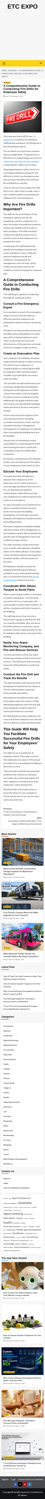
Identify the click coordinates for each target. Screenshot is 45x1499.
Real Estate (8, 1130)
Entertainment (9, 1059)
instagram (25, 1226)
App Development (21, 1198)
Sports (6, 1149)
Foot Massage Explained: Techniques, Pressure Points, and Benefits (19, 1000)
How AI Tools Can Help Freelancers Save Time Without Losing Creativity (22, 977)
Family (6, 1064)
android (5, 1198)
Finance (6, 1073)
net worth (7, 1233)
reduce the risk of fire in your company (21, 161)
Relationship (8, 1135)
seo (24, 1237)
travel (24, 1243)
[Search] (40, 63)
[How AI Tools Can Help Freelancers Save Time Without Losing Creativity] (23, 1276)
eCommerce (28, 1214)
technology (8, 1243)
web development (22, 1247)
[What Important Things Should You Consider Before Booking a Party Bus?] (23, 937)
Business (7, 82)
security (18, 1237)
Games (6, 1092)
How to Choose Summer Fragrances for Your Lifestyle (21, 985)
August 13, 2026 (20, 877)
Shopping (7, 1145)
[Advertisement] (22, 36)
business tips (7, 1207)
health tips (16, 1223)
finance (26, 1218)
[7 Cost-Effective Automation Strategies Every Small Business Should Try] (23, 1446)
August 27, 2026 (20, 1298)
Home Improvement (11, 1102)
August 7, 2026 (19, 918)
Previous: (20, 812)
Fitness (6, 1078)
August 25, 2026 (20, 1468)
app (10, 1198)
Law (5, 1111)
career (15, 1207)
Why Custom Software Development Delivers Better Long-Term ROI (22, 992)
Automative (8, 1026)
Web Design (8, 1247)
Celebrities (8, 1036)
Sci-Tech (7, 1140)
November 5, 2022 (17, 96)
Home (23, 1223)
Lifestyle (7, 1116)
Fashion (6, 1069)
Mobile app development (28, 1229)
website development (11, 1250)
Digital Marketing (10, 1040)
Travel (6, 1154)
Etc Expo (22, 6)
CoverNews (35, 1492)
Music (5, 1126)
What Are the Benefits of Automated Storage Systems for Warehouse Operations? (19, 871)
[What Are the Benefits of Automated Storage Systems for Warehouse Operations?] (23, 852)
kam (6, 96)
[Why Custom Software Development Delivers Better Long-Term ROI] (23, 1361)
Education (7, 1055)
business (25, 1203)
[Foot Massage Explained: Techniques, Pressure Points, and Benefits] (23, 1404)
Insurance (7, 1107)
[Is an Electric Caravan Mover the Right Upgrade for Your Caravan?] (23, 896)
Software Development (20, 1240)
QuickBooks (18, 1233)
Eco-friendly (8, 1050)
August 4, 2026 (19, 959)
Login (5, 1183)
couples (34, 1207)
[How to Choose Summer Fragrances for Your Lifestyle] (23, 1318)
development (17, 1210)
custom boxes (7, 1210)
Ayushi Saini (8, 877)
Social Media (32, 1237)
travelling (31, 1244)
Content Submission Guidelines (16, 1188)
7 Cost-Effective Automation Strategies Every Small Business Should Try (20, 1007)
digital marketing (13, 1213)
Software (6, 1240)
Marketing (7, 1121)
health (7, 1222)
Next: (25, 821)
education (9, 1218)
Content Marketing (24, 1207)
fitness (32, 1218)
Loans (37, 1226)
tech (31, 1240)
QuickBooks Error (31, 1233)
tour (17, 1243)
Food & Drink (8, 1083)
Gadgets (7, 1088)
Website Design (36, 1247)
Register (7, 1178)
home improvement (12, 1226)
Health (6, 1097)
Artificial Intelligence (10, 1203)
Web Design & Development (15, 1159)
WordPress (8, 1164)
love (4, 1230)
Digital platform (10, 1045)
